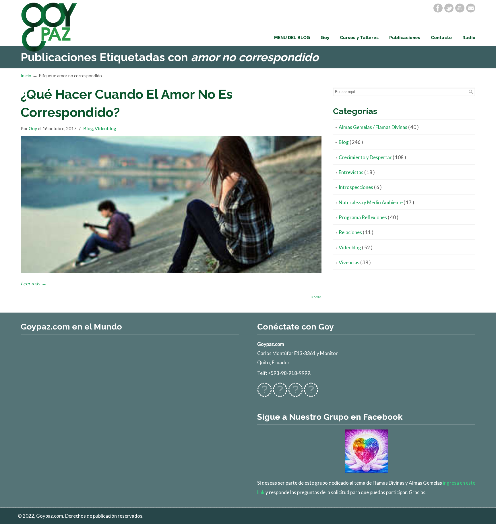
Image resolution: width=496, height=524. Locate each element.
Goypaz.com (49, 27)
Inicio (26, 75)
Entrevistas (357, 172)
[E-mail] (470, 8)
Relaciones (356, 232)
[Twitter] (449, 8)
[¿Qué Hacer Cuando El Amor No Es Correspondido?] (171, 271)
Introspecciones (360, 187)
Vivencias (355, 262)
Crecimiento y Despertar (372, 157)
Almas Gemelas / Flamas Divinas (379, 127)
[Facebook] (438, 8)
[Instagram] (295, 393)
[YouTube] (459, 8)
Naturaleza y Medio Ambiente (376, 202)
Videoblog (105, 128)
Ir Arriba (316, 297)
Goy (33, 128)
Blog (88, 128)
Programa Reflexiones (368, 217)
